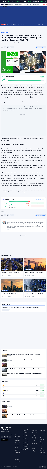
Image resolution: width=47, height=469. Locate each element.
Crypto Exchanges (17, 4)
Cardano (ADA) (42, 459)
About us (17, 429)
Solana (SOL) (42, 456)
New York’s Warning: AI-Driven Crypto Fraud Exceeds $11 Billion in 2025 (21, 414)
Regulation (25, 446)
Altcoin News (26, 440)
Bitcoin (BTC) (42, 430)
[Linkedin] (11, 47)
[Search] (41, 4)
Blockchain (26, 444)
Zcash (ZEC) (5, 307)
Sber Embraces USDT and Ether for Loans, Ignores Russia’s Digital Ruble (21, 359)
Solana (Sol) (42, 448)
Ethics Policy (17, 455)
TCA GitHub (17, 438)
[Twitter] (5, 47)
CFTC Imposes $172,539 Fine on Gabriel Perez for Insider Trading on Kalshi (21, 363)
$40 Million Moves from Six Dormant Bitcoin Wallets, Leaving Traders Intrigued (22, 409)
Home (2, 28)
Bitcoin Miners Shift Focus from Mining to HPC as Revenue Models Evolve (21, 405)
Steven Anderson (11, 221)
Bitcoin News (6, 28)
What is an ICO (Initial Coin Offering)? (34, 434)
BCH (42, 85)
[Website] (8, 230)
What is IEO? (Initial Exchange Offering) (35, 439)
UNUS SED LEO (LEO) (27, 307)
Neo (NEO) (42, 450)
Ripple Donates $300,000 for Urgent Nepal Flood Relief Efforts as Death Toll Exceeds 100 (24, 373)
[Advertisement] (23, 15)
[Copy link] (13, 47)
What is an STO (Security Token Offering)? (34, 443)
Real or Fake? (17, 440)
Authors (16, 432)
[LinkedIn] (7, 437)
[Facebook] (8, 47)
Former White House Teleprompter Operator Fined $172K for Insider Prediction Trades (24, 354)
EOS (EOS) (42, 441)
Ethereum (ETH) (43, 432)
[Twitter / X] (2, 437)
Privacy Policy (17, 436)
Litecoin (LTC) (42, 434)
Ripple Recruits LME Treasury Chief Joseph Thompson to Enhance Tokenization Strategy (24, 368)
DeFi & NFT (19, 307)
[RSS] (10, 437)
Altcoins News (12, 307)
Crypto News (9, 4)
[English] (44, 4)
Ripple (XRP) (42, 439)
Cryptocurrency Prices (34, 4)
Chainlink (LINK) (6, 309)
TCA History (17, 461)
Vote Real (38, 203)
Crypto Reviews (26, 4)
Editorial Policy (18, 434)
